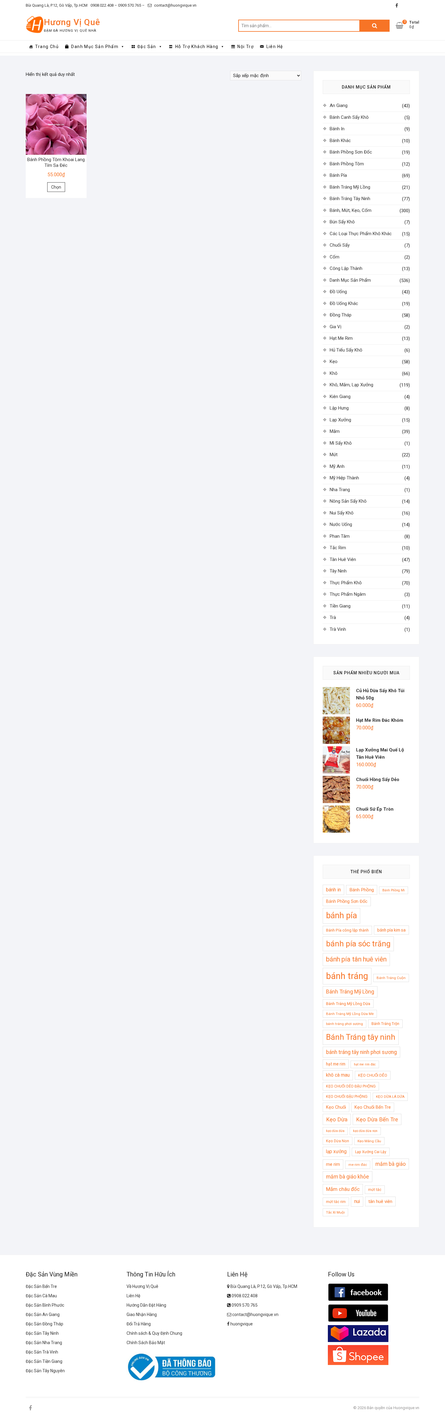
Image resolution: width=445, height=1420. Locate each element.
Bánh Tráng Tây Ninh (350, 198)
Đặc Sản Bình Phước (45, 1305)
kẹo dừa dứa (335, 1131)
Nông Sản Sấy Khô (348, 501)
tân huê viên (380, 1201)
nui (357, 1201)
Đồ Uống (338, 291)
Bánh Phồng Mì (393, 890)
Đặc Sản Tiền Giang (44, 1361)
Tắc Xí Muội (335, 1212)
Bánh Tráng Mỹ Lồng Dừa (348, 1003)
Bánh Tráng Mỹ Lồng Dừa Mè (350, 1014)
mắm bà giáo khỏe (347, 1177)
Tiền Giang (340, 606)
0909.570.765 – (131, 5)
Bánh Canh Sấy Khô (349, 117)
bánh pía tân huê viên (356, 959)
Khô (334, 373)
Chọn (56, 187)
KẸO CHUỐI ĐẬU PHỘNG (347, 1096)
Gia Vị (335, 326)
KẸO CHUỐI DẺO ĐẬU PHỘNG (351, 1086)
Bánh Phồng (361, 890)
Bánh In (337, 128)
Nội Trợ (245, 46)
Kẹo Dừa (337, 1119)
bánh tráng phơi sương (344, 1024)
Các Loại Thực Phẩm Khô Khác (361, 233)
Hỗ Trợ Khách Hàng (197, 46)
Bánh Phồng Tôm (347, 164)
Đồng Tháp (340, 315)
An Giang (339, 105)
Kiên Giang (340, 396)
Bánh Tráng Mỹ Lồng (350, 187)
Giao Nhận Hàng (142, 1314)
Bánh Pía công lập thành (347, 930)
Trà (333, 617)
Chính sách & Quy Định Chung (154, 1333)
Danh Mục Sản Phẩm (94, 46)
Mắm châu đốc (343, 1189)
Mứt (334, 454)
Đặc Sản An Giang (43, 1314)
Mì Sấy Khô (341, 443)
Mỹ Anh (337, 466)
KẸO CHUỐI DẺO (372, 1075)
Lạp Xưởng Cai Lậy (370, 1151)
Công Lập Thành (346, 268)
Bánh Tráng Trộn (385, 1023)
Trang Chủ (47, 46)
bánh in (333, 890)
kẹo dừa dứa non (365, 1131)
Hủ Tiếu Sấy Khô (346, 350)
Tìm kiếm (374, 26)
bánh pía (341, 915)
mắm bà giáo (390, 1164)
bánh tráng (347, 976)
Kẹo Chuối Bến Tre (372, 1107)
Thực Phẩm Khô (346, 582)
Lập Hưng (339, 408)
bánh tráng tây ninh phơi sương (361, 1052)
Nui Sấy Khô (342, 513)
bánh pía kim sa (391, 930)
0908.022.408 (244, 1295)
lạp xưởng (336, 1151)
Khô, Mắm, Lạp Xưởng (351, 384)
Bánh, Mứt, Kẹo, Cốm (350, 210)
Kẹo (334, 361)
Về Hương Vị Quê (142, 1286)
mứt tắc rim (336, 1201)
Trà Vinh (338, 629)
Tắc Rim (338, 547)
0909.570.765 (244, 1305)
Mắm (335, 431)
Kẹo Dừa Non (337, 1141)
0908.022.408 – (104, 5)
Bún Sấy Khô (342, 222)
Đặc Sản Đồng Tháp (44, 1323)
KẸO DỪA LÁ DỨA (390, 1096)
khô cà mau (338, 1075)
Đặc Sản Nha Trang (44, 1342)
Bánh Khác (340, 140)
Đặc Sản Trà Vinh (42, 1352)
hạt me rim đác (365, 1064)
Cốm (334, 257)
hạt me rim (335, 1064)
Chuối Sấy (340, 245)
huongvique (241, 1323)
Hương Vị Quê (72, 22)
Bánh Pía (338, 175)
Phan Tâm (340, 536)
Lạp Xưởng (340, 420)
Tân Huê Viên (343, 559)
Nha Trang (340, 489)
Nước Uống (341, 524)
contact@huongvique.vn (174, 5)
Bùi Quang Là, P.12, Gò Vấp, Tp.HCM (56, 5)
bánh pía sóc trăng (358, 943)
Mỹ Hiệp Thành (344, 478)
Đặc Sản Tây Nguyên (45, 1370)
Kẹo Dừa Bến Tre (377, 1119)
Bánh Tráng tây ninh (360, 1037)
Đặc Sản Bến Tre (41, 1286)
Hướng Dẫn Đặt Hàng (146, 1305)
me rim (333, 1164)
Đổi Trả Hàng (139, 1323)
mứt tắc (374, 1189)
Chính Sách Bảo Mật (146, 1342)
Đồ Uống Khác (344, 303)
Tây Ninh (338, 571)
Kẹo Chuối (336, 1107)
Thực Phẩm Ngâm (348, 594)
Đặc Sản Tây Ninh (42, 1333)
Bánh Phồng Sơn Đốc (351, 152)
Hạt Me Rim (341, 338)
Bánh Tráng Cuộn (391, 978)
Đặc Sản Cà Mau (41, 1295)
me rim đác (357, 1164)
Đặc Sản (146, 46)
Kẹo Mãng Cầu (369, 1141)
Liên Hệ (274, 46)
